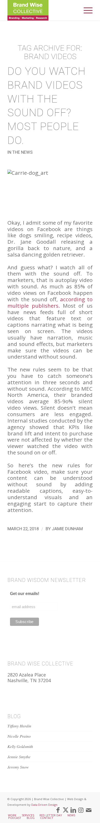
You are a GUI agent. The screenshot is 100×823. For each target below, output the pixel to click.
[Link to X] (65, 810)
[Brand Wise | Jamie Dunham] (41, 10)
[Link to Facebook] (58, 810)
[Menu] (85, 10)
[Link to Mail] (89, 810)
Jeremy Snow (18, 767)
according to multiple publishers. (50, 302)
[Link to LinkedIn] (73, 810)
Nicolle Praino (19, 736)
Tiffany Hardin (19, 725)
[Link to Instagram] (81, 810)
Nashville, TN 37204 (29, 680)
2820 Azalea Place (26, 675)
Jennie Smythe (19, 756)
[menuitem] (85, 10)
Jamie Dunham (67, 528)
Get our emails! (24, 593)
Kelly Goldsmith (20, 746)
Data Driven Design (44, 805)
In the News (20, 152)
